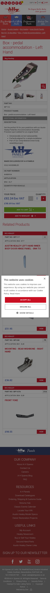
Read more (15, 293)
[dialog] (25, 296)
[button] (25, 313)
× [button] (44, 279)
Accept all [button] (25, 300)
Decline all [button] (25, 307)
